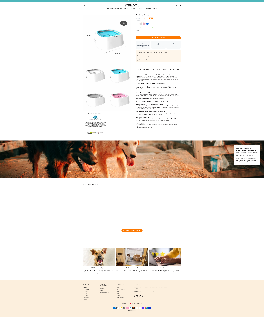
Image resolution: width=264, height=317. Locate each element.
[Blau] (97, 217)
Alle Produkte (85, 287)
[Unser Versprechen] (165, 257)
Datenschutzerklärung (121, 289)
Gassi (125, 8)
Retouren (118, 295)
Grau (140, 23)
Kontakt (101, 290)
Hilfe (154, 8)
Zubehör (85, 293)
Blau (147, 23)
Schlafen (147, 8)
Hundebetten (85, 291)
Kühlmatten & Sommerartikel (114, 8)
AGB (118, 287)
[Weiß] (92, 217)
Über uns (102, 288)
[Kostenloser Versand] (132, 257)
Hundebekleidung (86, 289)
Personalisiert (85, 295)
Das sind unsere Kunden (105, 292)
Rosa (144, 23)
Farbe (138, 20)
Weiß (137, 23)
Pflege (140, 8)
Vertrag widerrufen (120, 297)
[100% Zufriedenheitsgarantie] (99, 257)
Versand (118, 293)
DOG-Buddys (86, 297)
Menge (138, 30)
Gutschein (85, 299)
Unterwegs (132, 8)
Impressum (119, 291)
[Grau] (94, 217)
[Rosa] (95, 217)
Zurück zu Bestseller (133, 230)
